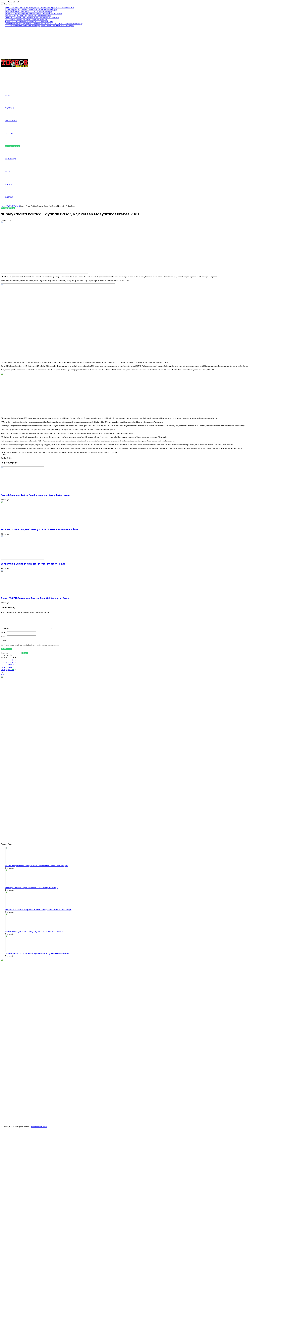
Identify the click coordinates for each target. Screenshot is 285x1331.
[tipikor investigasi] (14, 66)
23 (15, 667)
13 (9, 665)
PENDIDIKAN (11, 159)
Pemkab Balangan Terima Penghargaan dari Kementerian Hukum (28, 16)
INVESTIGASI (11, 121)
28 (11, 670)
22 (13, 667)
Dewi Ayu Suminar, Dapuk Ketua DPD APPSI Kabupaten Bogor (28, 12)
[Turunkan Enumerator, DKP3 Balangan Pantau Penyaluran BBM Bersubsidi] (22, 525)
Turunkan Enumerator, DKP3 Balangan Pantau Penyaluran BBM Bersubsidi (32, 18)
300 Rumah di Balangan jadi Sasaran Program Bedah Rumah (26, 20)
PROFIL (8, 172)
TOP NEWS (9, 108)
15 (13, 665)
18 (4, 667)
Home (8, 95)
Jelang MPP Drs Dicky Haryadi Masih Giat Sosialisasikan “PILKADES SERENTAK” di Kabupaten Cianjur (43, 24)
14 (11, 665)
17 (2, 667)
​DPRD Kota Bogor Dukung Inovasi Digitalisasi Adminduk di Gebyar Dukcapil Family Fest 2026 (39, 8)
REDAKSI (9, 197)
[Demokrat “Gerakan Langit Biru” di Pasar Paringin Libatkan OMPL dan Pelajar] (17, 907)
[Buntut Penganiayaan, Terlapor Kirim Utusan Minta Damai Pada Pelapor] (17, 863)
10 (2, 665)
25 (4, 670)
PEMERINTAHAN (12, 146)
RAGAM (8, 184)
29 (13, 670)
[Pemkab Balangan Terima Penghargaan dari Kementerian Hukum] (22, 490)
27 (9, 670)
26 (6, 670)
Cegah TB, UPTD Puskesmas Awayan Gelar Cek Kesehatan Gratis (29, 22)
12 (6, 665)
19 (6, 667)
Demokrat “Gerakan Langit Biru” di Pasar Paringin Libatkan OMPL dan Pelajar (33, 14)
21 (11, 667)
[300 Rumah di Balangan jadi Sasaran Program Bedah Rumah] (22, 559)
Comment (5, 628)
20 (9, 667)
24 (2, 670)
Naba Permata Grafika (39, 1127)
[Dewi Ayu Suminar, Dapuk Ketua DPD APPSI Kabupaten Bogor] (17, 885)
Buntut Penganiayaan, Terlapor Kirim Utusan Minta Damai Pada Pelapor (31, 10)
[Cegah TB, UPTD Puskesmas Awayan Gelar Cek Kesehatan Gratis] (22, 593)
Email (3, 636)
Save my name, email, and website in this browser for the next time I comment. (31, 645)
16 (15, 665)
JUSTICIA (9, 133)
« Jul (2, 674)
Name (3, 632)
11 (4, 665)
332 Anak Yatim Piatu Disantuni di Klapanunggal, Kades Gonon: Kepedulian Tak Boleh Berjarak (39, 26)
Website (3, 641)
